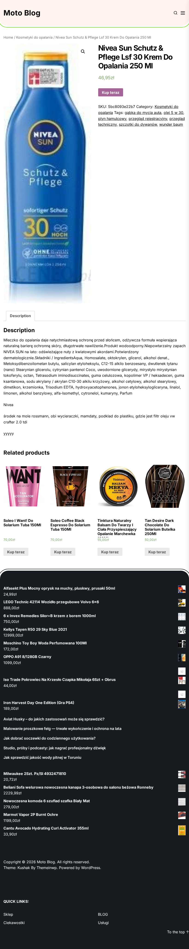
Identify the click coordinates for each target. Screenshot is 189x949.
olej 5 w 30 (173, 112)
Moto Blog (21, 12)
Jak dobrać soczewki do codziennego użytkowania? (49, 738)
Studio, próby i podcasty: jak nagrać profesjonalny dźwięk (54, 748)
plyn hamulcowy (112, 118)
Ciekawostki (14, 922)
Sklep (8, 914)
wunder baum (171, 124)
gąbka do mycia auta (143, 112)
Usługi (103, 922)
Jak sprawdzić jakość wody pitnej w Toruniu (42, 757)
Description (20, 315)
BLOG (103, 914)
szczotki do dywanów (138, 124)
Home (8, 37)
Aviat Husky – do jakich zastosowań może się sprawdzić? (54, 719)
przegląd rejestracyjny (148, 118)
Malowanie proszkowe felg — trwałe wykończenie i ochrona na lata (62, 728)
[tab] (20, 316)
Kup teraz (110, 92)
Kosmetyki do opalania (34, 37)
